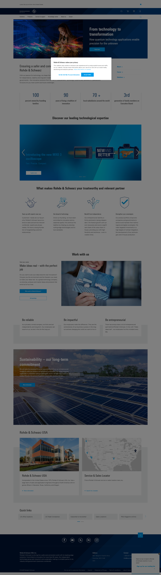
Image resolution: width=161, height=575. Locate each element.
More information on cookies (82, 69)
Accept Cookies (87, 74)
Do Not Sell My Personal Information (69, 75)
